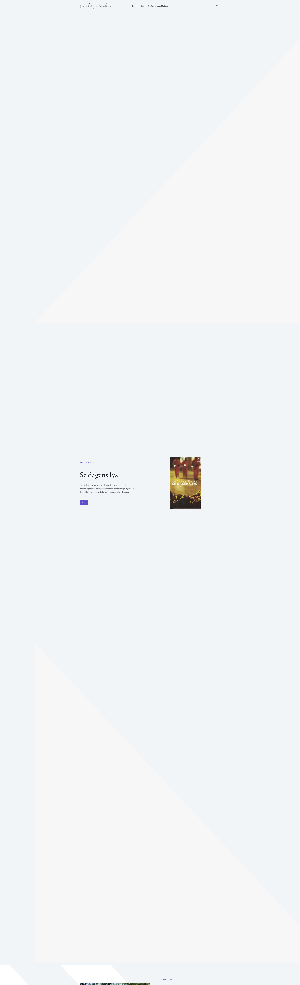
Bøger (134, 6)
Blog (142, 6)
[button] (217, 6)
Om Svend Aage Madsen (158, 6)
